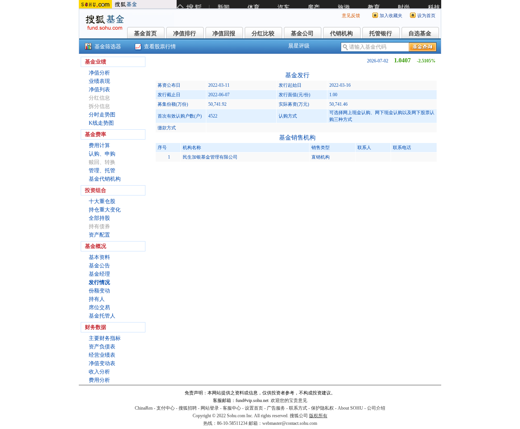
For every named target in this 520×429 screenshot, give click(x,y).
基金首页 (145, 33)
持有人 (97, 299)
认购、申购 (102, 154)
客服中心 (232, 408)
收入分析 (99, 372)
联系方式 (298, 408)
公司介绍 (376, 408)
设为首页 (426, 15)
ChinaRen (144, 408)
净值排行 (184, 33)
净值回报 (223, 33)
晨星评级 (298, 46)
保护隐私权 (322, 408)
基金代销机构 (105, 179)
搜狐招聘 (188, 408)
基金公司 (302, 33)
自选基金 (419, 33)
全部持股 (99, 218)
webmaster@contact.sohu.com (289, 423)
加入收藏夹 (391, 15)
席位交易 (99, 307)
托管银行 (380, 33)
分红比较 (263, 33)
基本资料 (99, 257)
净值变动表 (102, 363)
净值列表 (99, 89)
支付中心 (165, 408)
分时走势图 (102, 115)
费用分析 (99, 380)
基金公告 (99, 266)
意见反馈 (351, 15)
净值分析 (99, 73)
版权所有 (318, 415)
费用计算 (99, 145)
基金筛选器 (107, 46)
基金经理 (99, 274)
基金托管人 (102, 316)
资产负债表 (102, 347)
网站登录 (210, 408)
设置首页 (254, 408)
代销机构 (341, 33)
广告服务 (276, 408)
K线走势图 (101, 123)
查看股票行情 (160, 46)
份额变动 (99, 291)
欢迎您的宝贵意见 (289, 400)
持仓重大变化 (105, 210)
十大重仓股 (102, 201)
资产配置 (99, 235)
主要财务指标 (105, 338)
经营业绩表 (102, 355)
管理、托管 (102, 170)
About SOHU (350, 408)
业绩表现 (99, 81)
